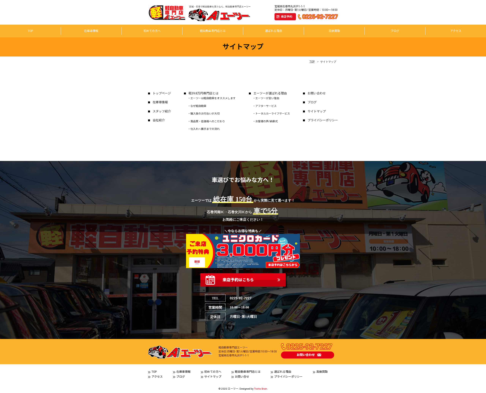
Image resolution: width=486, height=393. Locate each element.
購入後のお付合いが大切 (205, 113)
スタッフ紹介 (162, 111)
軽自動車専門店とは (213, 31)
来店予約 (286, 16)
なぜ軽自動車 (198, 105)
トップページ (162, 93)
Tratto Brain (260, 388)
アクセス (455, 31)
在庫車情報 (91, 31)
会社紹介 (159, 120)
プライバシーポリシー (323, 120)
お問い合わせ (317, 93)
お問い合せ (242, 376)
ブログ (395, 31)
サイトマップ (317, 111)
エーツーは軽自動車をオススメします (213, 98)
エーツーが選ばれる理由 (270, 93)
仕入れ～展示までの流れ (205, 128)
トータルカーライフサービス (272, 113)
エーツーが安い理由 (267, 98)
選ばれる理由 (273, 31)
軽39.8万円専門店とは (204, 93)
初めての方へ (152, 31)
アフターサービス (266, 105)
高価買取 (334, 31)
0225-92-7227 (240, 298)
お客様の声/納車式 (266, 121)
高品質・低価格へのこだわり (207, 121)
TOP (30, 31)
